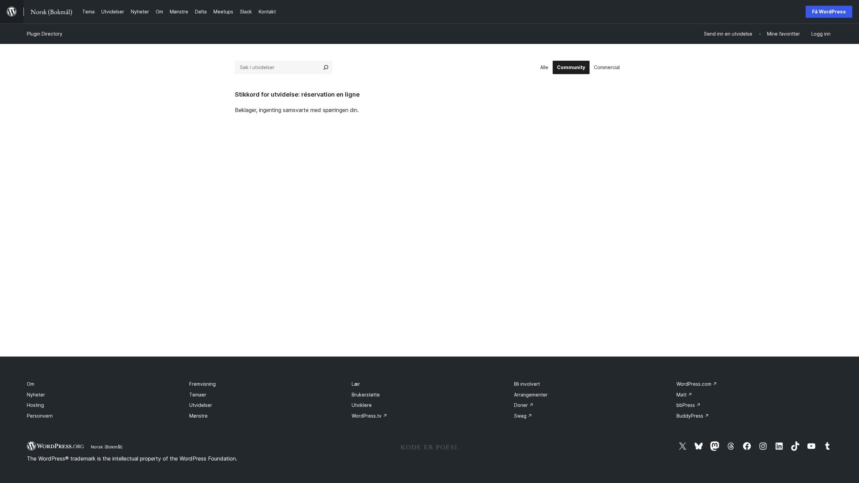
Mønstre (198, 416)
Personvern (40, 416)
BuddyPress (692, 416)
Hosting (35, 405)
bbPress (688, 405)
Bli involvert (527, 384)
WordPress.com (696, 384)
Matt (684, 394)
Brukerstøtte (366, 394)
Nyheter (36, 394)
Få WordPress (829, 11)
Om (30, 384)
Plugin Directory (44, 34)
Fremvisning (202, 384)
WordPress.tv (369, 416)
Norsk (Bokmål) (106, 446)
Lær (356, 384)
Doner (524, 405)
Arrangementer (531, 394)
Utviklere (362, 405)
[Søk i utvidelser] (326, 67)
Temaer (197, 394)
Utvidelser (200, 405)
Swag (523, 416)
